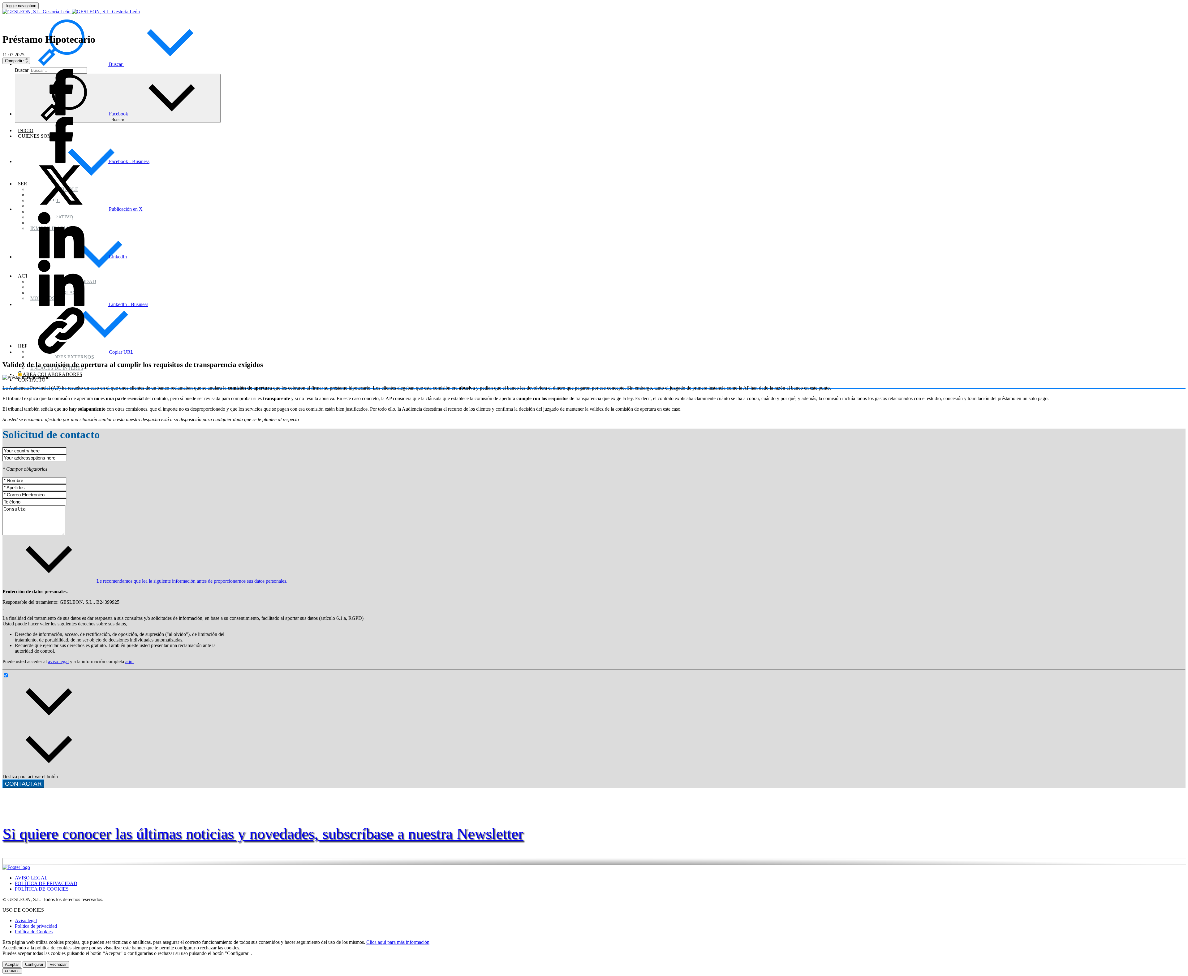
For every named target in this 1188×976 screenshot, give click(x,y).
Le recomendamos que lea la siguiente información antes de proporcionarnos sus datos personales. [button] (191, 581)
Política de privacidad (36, 926)
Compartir (14, 60)
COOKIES (12, 971)
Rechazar (58, 964)
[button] (116, 64)
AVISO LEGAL (31, 877)
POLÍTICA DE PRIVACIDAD (46, 883)
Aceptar (12, 964)
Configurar (34, 964)
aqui (129, 661)
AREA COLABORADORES (52, 374)
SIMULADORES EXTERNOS (62, 357)
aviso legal (58, 661)
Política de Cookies (34, 931)
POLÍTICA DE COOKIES (42, 889)
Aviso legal (26, 920)
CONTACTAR (23, 783)
